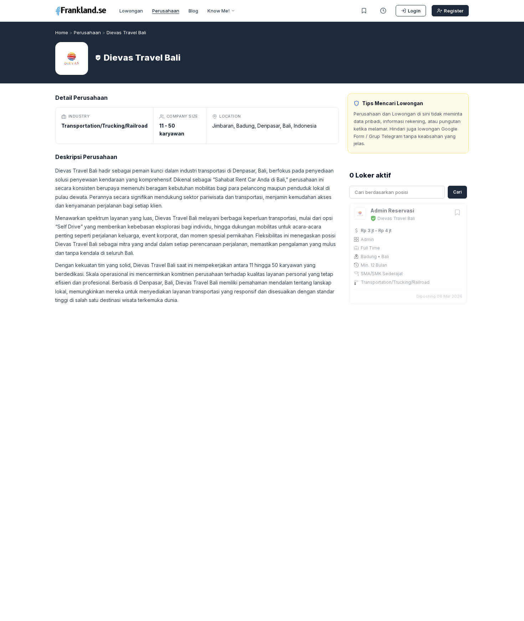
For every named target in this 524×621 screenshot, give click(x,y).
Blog (193, 11)
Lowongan (131, 11)
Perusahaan (165, 11)
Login (414, 11)
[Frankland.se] (81, 10)
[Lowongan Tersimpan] (364, 10)
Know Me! (218, 11)
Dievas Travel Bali (396, 218)
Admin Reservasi (392, 210)
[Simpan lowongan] (457, 213)
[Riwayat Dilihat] (383, 10)
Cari (457, 192)
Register (453, 11)
